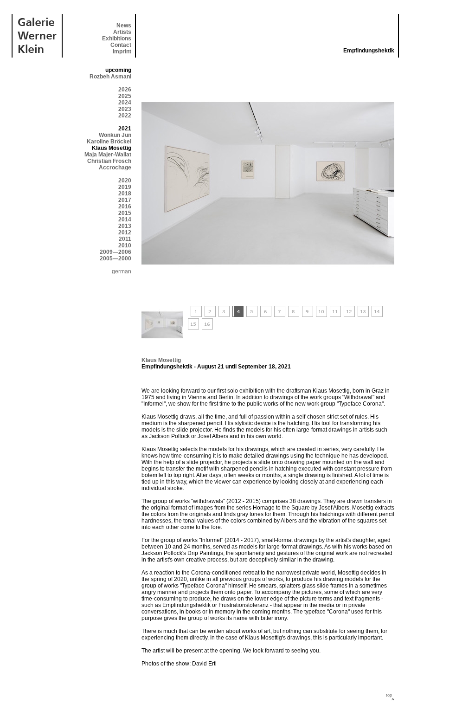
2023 (124, 109)
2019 (124, 187)
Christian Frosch (109, 161)
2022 (124, 115)
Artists (122, 32)
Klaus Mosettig (161, 360)
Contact (120, 45)
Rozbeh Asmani (110, 76)
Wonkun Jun (115, 135)
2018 (124, 193)
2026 (124, 89)
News (123, 25)
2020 (124, 180)
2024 (124, 102)
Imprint (122, 51)
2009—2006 (115, 252)
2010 (124, 245)
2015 (124, 213)
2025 (124, 96)
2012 (124, 232)
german (121, 271)
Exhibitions (116, 38)
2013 (124, 226)
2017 (124, 200)
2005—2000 (115, 258)
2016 (124, 206)
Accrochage (115, 167)
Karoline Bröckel (109, 141)
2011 (125, 239)
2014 (124, 219)
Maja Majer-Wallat (107, 154)
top (389, 695)
